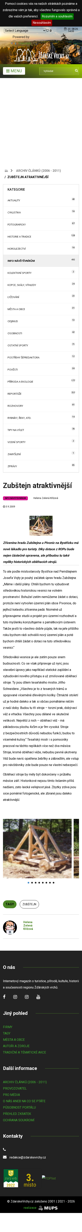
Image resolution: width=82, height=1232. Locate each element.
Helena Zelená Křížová (45, 498)
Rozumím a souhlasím (57, 16)
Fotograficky (17, 224)
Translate (24, 43)
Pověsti (13, 369)
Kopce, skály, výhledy (22, 285)
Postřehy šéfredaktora (23, 357)
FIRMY (7, 1027)
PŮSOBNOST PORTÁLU (19, 1107)
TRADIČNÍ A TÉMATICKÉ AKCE (24, 1052)
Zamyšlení (14, 454)
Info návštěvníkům (21, 261)
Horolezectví (17, 248)
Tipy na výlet (16, 430)
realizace (30, 1208)
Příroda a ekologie (20, 381)
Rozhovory (15, 406)
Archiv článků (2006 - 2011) (38, 171)
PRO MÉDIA (11, 1095)
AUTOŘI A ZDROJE (16, 1046)
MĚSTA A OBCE (14, 1040)
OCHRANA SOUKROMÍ (18, 1120)
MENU (16, 71)
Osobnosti (15, 333)
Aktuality (14, 200)
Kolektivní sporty (19, 273)
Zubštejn (29, 904)
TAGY (6, 1033)
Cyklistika (14, 212)
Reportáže (14, 393)
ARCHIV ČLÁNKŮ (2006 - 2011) (25, 1082)
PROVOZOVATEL (15, 1088)
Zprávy (12, 466)
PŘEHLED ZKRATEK (17, 1114)
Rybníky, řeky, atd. (19, 418)
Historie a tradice (19, 236)
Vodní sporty (16, 442)
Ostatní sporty (18, 345)
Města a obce (16, 309)
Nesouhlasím (42, 23)
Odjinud (13, 321)
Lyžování (13, 297)
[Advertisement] (41, 121)
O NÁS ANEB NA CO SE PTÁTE (24, 1101)
